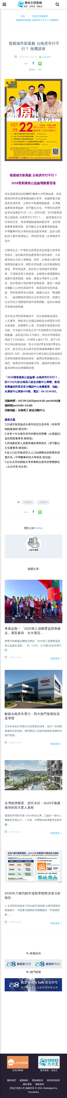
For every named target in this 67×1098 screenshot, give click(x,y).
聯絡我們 (39, 1084)
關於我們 (11, 1080)
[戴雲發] (19, 964)
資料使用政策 (53, 1080)
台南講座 (28, 502)
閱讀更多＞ (56, 658)
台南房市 (43, 502)
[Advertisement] (33, 1026)
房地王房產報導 (40, 16)
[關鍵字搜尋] (57, 4)
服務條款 (24, 1080)
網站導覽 (27, 1084)
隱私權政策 (37, 1080)
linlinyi (46, 57)
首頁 (22, 16)
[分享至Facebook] (33, 63)
